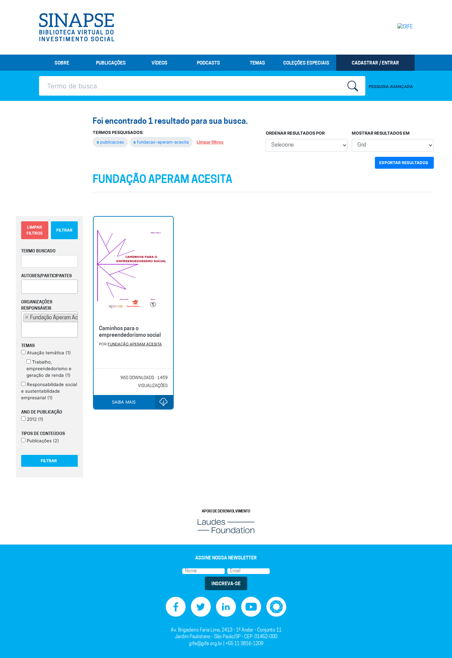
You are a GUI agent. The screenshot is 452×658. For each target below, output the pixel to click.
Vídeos (159, 63)
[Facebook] (176, 606)
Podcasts (208, 63)
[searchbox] (25, 285)
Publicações (111, 63)
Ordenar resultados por (295, 133)
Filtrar (64, 230)
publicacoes (111, 142)
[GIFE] (391, 27)
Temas (257, 63)
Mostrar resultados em (381, 133)
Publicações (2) (42, 440)
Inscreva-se (226, 584)
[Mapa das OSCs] (276, 606)
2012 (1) (34, 419)
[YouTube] (251, 606)
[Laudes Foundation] (226, 525)
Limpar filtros (210, 142)
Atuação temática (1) (48, 352)
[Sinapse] (76, 27)
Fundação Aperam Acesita (135, 344)
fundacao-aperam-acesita (161, 142)
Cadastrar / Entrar (375, 63)
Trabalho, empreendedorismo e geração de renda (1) (48, 368)
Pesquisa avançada (391, 86)
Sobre (62, 63)
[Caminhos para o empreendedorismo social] (133, 268)
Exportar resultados (403, 162)
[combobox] (49, 287)
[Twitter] (201, 606)
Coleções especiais (306, 63)
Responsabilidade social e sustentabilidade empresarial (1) (49, 391)
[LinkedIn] (226, 606)
